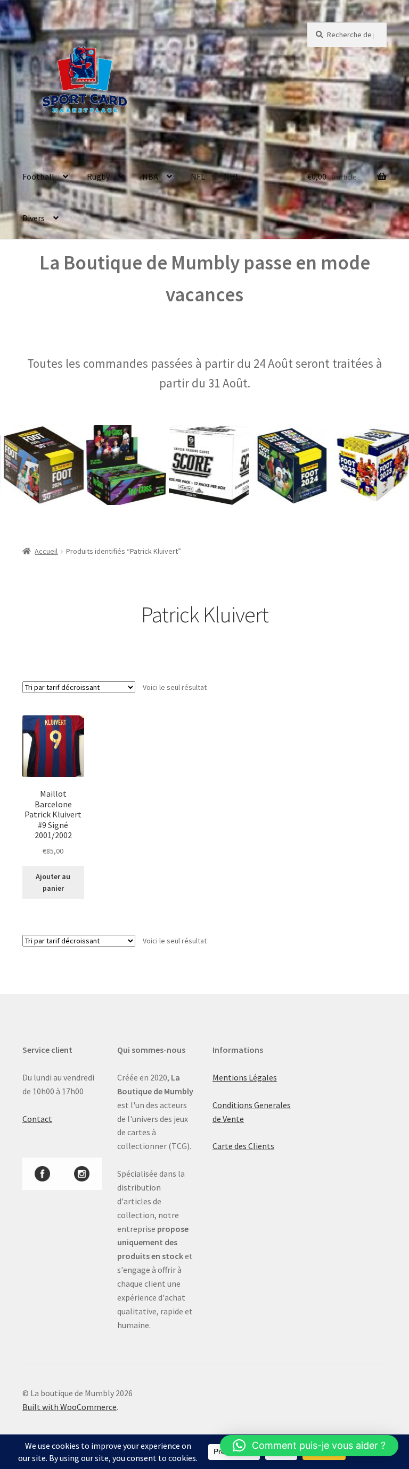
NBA (150, 176)
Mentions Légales (244, 1077)
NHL (232, 176)
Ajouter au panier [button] (53, 882)
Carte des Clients (243, 1146)
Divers (33, 218)
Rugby (98, 176)
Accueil (46, 551)
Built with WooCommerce (69, 1407)
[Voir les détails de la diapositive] (110, 465)
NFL (198, 176)
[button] (309, 1445)
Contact (37, 1118)
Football (38, 176)
